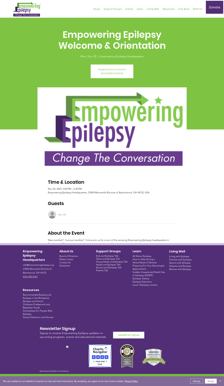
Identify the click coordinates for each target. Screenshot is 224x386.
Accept (211, 381)
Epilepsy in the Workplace (36, 298)
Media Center (66, 259)
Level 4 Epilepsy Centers (145, 284)
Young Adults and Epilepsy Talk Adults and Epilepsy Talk (112, 263)
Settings (197, 381)
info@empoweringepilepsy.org (38, 264)
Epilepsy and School (33, 301)
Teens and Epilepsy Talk (108, 258)
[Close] (220, 381)
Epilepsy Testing (141, 278)
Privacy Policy (131, 381)
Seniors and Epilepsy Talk (108, 267)
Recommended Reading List (37, 294)
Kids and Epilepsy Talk (107, 255)
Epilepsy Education (142, 281)
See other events (112, 73)
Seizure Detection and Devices (38, 317)
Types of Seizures (148, 262)
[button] (113, 9)
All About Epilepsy (142, 256)
